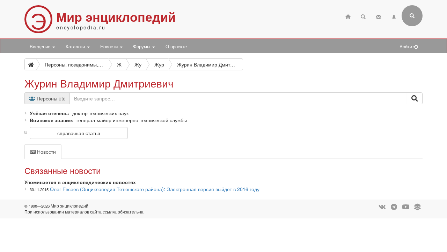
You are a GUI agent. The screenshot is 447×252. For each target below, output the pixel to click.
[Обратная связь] (378, 16)
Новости (109, 46)
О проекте (176, 46)
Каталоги (76, 46)
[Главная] (348, 16)
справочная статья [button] (78, 133)
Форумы (142, 46)
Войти (406, 46)
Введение (41, 46)
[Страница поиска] (363, 16)
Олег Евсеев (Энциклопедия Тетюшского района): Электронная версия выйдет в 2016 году (154, 189)
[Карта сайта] (394, 16)
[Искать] (415, 98)
